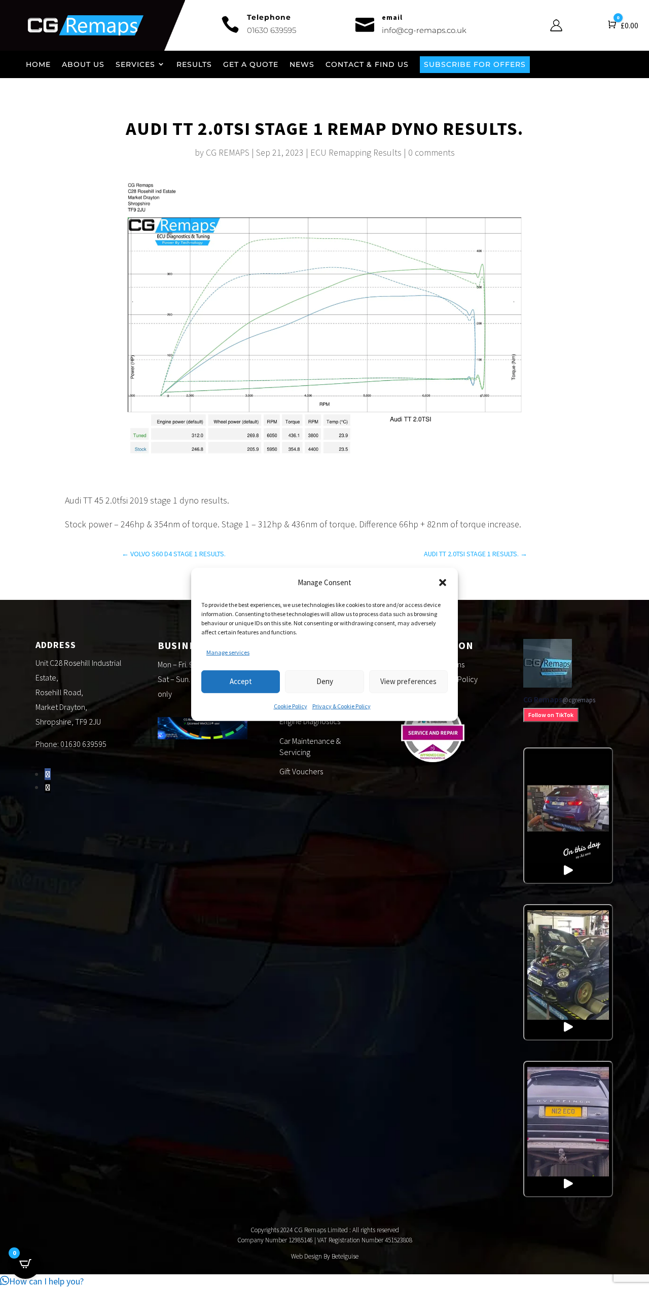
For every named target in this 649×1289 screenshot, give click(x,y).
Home (38, 64)
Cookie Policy (290, 705)
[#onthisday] (568, 815)
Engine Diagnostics (309, 721)
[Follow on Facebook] (48, 774)
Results (194, 64)
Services (135, 64)
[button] (443, 583)
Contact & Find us (367, 64)
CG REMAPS (227, 152)
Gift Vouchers (301, 771)
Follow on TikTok (550, 715)
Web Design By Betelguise (324, 1256)
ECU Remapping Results (356, 152)
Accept (241, 681)
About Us (83, 64)
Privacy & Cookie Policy (341, 705)
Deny (324, 681)
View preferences (408, 681)
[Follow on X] (48, 787)
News (302, 64)
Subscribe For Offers (475, 64)
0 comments (431, 152)
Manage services (227, 652)
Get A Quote (250, 64)
